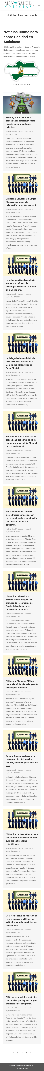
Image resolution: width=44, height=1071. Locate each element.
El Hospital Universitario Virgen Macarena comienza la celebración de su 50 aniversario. (22, 202)
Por (28, 131)
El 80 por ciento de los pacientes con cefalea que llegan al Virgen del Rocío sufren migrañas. (21, 1000)
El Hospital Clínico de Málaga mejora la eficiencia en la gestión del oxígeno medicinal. (22, 684)
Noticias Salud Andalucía (14, 131)
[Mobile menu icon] (39, 4)
